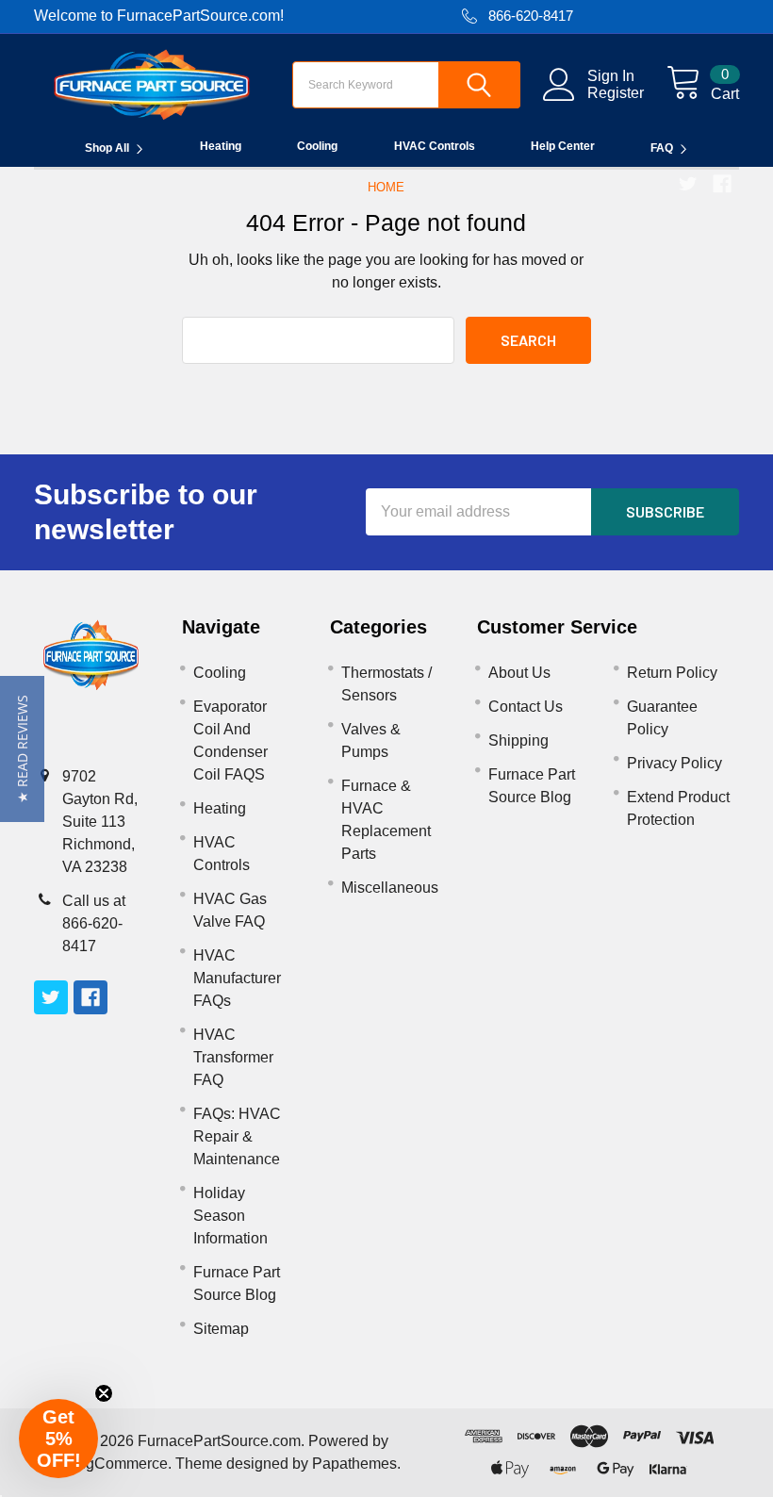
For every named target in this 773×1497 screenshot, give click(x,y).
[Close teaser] (103, 1393)
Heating (220, 146)
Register (615, 93)
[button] (22, 749)
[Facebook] (722, 184)
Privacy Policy (674, 763)
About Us (519, 673)
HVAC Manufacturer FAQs (237, 978)
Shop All (107, 148)
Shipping (518, 740)
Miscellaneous (389, 888)
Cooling (317, 146)
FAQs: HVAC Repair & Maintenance (237, 1136)
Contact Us (525, 707)
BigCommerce (120, 1464)
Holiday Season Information (230, 1215)
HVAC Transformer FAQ (233, 1057)
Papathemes (354, 1464)
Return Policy (672, 673)
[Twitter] (688, 184)
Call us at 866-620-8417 (93, 923)
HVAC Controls (434, 146)
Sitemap (221, 1329)
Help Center (563, 146)
